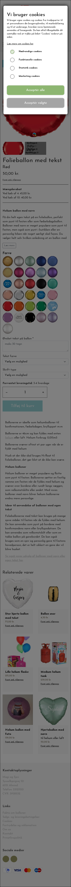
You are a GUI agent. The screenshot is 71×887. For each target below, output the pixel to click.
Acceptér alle (35, 90)
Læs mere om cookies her (20, 44)
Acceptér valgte (35, 103)
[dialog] (35, 443)
